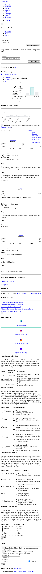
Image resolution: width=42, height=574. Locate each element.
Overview (8, 77)
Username (5, 555)
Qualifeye (8, 13)
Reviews (8, 79)
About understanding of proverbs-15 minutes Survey (17, 309)
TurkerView (4, 1)
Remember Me (35, 561)
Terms (21, 571)
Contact (29, 571)
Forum (7, 15)
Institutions (8, 6)
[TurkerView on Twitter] (33, 571)
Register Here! (18, 568)
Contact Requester (35, 293)
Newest (34, 134)
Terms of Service (6, 127)
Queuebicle (8, 10)
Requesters (8, 5)
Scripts (7, 8)
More (30, 130)
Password (5, 559)
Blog (24, 571)
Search (8, 17)
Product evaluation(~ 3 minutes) (11, 307)
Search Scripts (34, 61)
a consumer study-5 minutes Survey (12, 311)
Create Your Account (7, 281)
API (6, 12)
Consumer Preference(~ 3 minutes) (12, 302)
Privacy (16, 571)
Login (7, 20)
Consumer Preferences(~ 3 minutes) (12, 305)
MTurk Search (22, 293)
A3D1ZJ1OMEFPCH (9, 293)
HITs (6, 33)
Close (3, 537)
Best (33, 132)
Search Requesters (33, 45)
